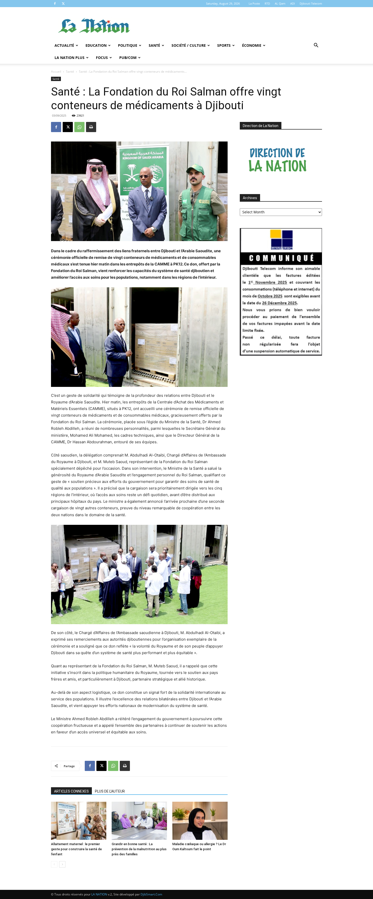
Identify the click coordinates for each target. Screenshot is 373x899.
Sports (224, 45)
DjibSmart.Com (151, 894)
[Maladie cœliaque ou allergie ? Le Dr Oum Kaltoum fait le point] (200, 821)
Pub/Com (128, 57)
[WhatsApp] (79, 127)
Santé (154, 45)
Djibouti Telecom (311, 3)
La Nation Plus (69, 57)
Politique (127, 45)
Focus (102, 57)
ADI (292, 3)
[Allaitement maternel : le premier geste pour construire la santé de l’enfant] (78, 821)
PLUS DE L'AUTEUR (110, 791)
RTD (267, 3)
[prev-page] (54, 864)
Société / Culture (189, 45)
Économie (251, 45)
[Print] (91, 127)
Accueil (56, 71)
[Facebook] (55, 3)
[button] (316, 45)
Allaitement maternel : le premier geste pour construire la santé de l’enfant (76, 849)
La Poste (254, 3)
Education (96, 45)
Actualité (64, 45)
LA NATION (99, 894)
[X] (63, 3)
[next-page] (62, 864)
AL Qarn (280, 3)
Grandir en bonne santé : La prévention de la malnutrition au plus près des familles (139, 849)
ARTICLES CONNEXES (71, 791)
